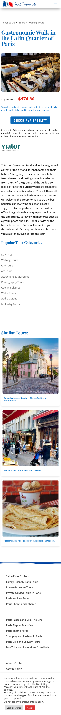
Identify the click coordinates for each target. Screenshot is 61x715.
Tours (22, 22)
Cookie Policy (14, 668)
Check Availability (30, 120)
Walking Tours (36, 22)
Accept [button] (30, 707)
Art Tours (6, 271)
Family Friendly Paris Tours (22, 582)
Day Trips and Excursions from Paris (27, 647)
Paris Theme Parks (17, 630)
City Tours (7, 265)
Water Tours (8, 293)
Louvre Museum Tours (19, 587)
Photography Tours (12, 282)
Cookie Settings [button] (14, 707)
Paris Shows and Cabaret (21, 604)
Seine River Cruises (17, 576)
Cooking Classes (10, 287)
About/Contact (15, 663)
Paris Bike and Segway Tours (23, 641)
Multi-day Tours (10, 304)
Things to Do (8, 22)
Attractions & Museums (15, 276)
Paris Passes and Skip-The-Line (24, 620)
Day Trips (6, 254)
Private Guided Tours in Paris (23, 593)
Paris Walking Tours (18, 598)
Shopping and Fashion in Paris (24, 636)
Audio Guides (9, 298)
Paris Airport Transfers (19, 625)
